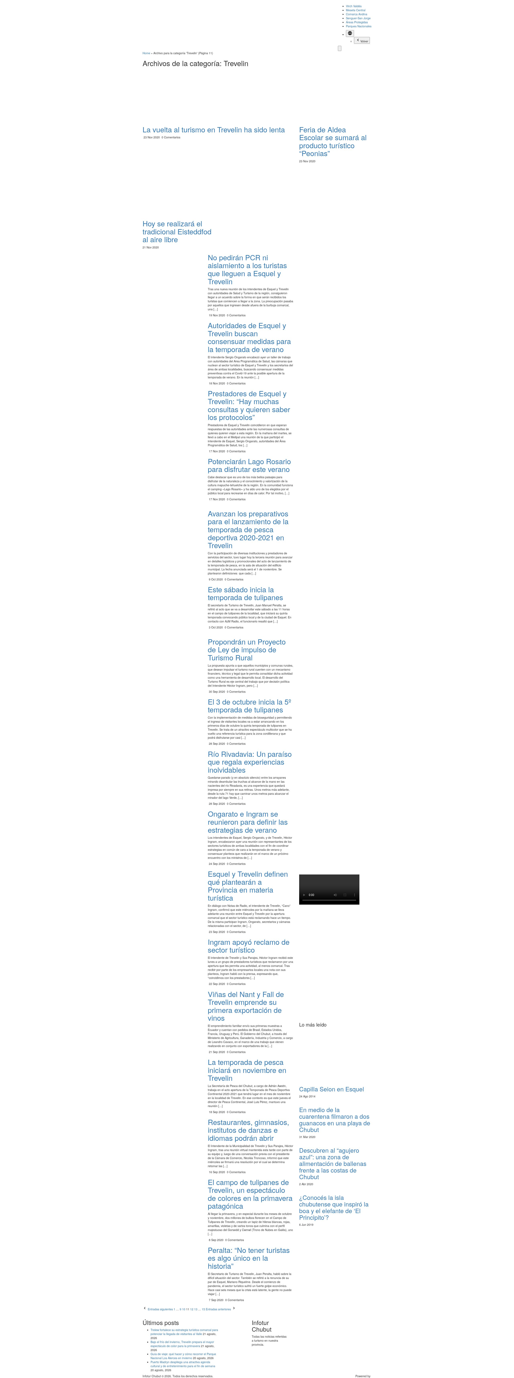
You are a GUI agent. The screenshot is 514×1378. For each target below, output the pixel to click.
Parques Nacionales (358, 26)
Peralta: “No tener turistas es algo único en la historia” (249, 1258)
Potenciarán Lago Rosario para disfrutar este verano (249, 465)
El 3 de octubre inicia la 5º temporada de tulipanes (249, 705)
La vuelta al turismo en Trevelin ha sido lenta (214, 129)
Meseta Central (355, 10)
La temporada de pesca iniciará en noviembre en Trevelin (247, 1070)
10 (183, 1309)
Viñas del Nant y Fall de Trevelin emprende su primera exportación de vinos (246, 1006)
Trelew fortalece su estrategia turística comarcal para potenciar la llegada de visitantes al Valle (184, 1332)
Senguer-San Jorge (358, 18)
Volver (364, 41)
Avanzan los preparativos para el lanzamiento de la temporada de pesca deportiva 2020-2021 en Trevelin (248, 529)
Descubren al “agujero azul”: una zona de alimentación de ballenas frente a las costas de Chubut (332, 1163)
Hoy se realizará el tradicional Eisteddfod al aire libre (177, 231)
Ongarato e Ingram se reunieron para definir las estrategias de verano (248, 821)
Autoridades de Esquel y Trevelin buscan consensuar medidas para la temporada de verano (249, 337)
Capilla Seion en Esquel (331, 1089)
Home (146, 53)
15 (203, 1309)
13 (195, 1309)
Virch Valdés (354, 6)
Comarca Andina (356, 14)
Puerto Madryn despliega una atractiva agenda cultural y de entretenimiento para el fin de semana (183, 1364)
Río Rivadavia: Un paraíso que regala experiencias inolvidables (250, 762)
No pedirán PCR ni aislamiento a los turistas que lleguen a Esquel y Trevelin (247, 269)
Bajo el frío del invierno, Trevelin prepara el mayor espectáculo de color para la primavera (182, 1344)
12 (191, 1309)
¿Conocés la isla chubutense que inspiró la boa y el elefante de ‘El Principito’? (334, 1207)
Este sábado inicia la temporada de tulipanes (245, 593)
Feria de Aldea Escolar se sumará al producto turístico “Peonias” (333, 141)
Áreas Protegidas (357, 22)
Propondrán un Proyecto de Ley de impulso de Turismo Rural (247, 649)
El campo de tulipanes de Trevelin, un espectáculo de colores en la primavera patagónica (250, 1194)
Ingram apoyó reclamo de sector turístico (249, 946)
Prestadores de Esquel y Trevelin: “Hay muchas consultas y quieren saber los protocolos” (249, 405)
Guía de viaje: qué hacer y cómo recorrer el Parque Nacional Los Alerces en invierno (183, 1356)
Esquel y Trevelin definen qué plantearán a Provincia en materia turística (248, 885)
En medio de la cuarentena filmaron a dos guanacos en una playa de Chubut (334, 1119)
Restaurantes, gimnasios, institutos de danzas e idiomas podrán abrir (248, 1130)
